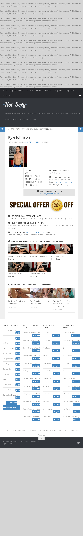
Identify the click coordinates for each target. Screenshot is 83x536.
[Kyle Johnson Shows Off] (40, 249)
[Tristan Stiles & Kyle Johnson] (19, 267)
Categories (69, 90)
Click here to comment (64, 182)
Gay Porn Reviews (16, 90)
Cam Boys (29, 90)
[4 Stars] (57, 173)
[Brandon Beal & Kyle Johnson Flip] (40, 267)
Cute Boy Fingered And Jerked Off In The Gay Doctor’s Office (61, 303)
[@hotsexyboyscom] (78, 442)
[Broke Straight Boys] (41, 212)
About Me (6, 95)
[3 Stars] (55, 173)
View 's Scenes (49, 193)
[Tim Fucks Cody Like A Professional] (19, 293)
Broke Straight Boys (31, 142)
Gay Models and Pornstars (34, 129)
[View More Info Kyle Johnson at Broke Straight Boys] (18, 156)
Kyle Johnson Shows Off (38, 256)
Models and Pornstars (44, 90)
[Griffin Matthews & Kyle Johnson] (19, 249)
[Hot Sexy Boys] (15, 105)
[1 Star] (50, 173)
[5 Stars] (59, 173)
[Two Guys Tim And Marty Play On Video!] (41, 293)
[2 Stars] (52, 173)
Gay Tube (58, 90)
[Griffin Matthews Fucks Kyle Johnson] (62, 249)
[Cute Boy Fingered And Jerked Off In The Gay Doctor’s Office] (64, 293)
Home (5, 90)
